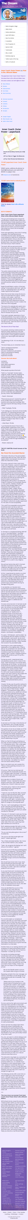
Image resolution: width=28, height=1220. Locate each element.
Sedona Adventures (10, 32)
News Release (6, 84)
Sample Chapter (7, 116)
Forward (5, 101)
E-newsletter (9, 41)
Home (4, 1212)
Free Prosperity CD (10, 44)
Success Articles (19, 1157)
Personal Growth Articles (19, 1163)
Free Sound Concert (7, 1156)
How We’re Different (20, 1201)
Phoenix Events (6, 1198)
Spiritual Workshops (7, 1186)
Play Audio (11, 17)
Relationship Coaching (18, 1174)
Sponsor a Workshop (7, 1193)
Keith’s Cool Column (7, 1166)
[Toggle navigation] (24, 10)
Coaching (7, 1214)
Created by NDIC (14, 1218)
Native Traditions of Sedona (20, 1187)
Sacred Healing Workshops (6, 1183)
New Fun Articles (10, 38)
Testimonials (9, 50)
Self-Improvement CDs (19, 1181)
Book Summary (7, 93)
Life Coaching (5, 1157)
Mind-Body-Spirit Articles (19, 1160)
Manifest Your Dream (18, 1195)
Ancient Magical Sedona (6, 1172)
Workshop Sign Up (10, 56)
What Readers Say (7, 119)
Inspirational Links (19, 1207)
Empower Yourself (19, 1203)
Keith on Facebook (10, 62)
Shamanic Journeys (20, 1150)
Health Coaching (19, 1171)
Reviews (5, 86)
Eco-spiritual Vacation (5, 1195)
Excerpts (5, 111)
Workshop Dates (6, 1191)
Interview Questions (8, 99)
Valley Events (9, 29)
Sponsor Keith (9, 47)
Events (10, 1212)
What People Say (19, 1205)
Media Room (5, 1180)
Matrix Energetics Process (6, 1151)
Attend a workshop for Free (7, 1188)
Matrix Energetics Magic (12, 26)
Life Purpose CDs (6, 1202)
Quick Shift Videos (10, 35)
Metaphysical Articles (20, 1166)
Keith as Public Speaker (5, 1164)
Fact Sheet (5, 91)
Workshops (14, 1214)
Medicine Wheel (19, 1152)
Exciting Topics (19, 1197)
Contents (5, 103)
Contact (21, 1214)
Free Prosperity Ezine (7, 1161)
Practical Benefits (19, 1192)
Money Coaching (19, 1170)
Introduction (6, 108)
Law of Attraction (19, 1199)
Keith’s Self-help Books (19, 1184)
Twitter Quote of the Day (12, 59)
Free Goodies (21, 1212)
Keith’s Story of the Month (7, 1169)
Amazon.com (7, 175)
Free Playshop (5, 1159)
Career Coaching (19, 1177)
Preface (5, 106)
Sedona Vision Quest (20, 1190)
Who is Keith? (9, 53)
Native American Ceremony (19, 1155)
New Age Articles (19, 1168)
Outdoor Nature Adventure (6, 1175)
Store (14, 1212)
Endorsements (6, 88)
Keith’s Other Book (7, 121)
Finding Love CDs (6, 1200)
